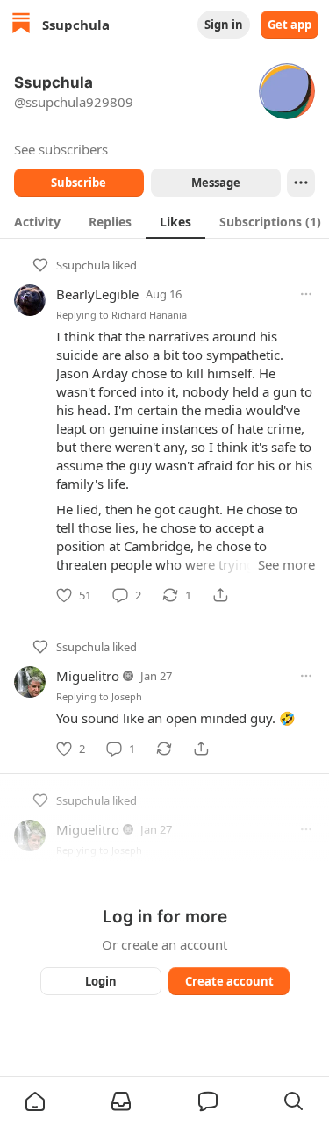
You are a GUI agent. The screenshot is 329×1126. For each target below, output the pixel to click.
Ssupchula (83, 265)
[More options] (306, 294)
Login (101, 981)
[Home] (21, 25)
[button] (35, 1101)
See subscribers (61, 149)
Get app (289, 24)
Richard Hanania (149, 314)
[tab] (37, 221)
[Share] (220, 595)
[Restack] (164, 749)
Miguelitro (87, 676)
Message (215, 182)
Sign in (223, 24)
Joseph (126, 696)
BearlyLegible (97, 294)
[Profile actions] (301, 183)
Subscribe (78, 182)
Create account (228, 981)
